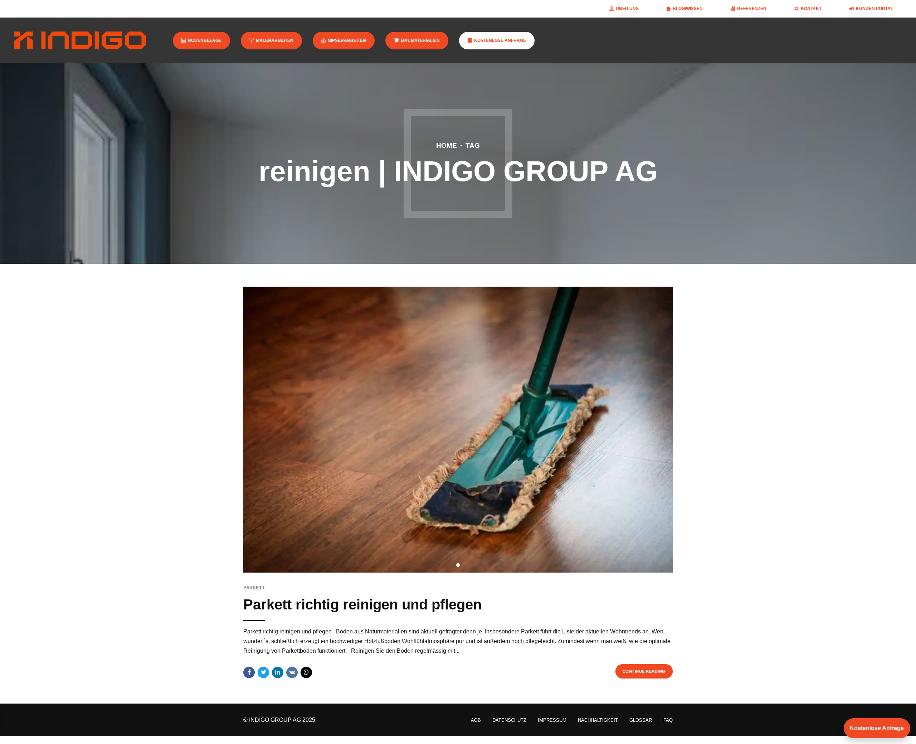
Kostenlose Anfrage (877, 728)
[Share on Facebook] (249, 672)
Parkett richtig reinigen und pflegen (362, 604)
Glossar (640, 720)
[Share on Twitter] (263, 672)
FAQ (668, 720)
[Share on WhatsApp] (306, 672)
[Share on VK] (292, 672)
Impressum (552, 720)
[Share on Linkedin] (277, 672)
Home (446, 145)
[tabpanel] (458, 430)
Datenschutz (509, 720)
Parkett (254, 587)
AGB (476, 720)
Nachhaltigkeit (598, 720)
